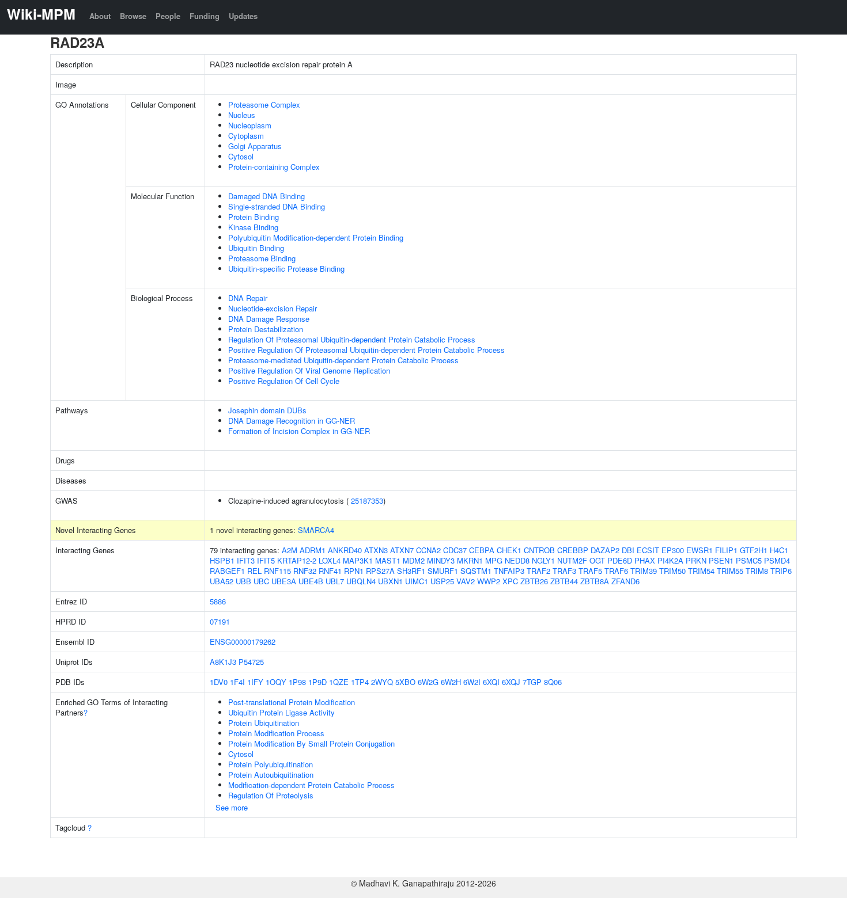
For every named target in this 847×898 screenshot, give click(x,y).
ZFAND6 (625, 581)
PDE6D (619, 560)
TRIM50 (672, 570)
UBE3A (283, 581)
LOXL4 (330, 560)
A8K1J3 (223, 661)
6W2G (428, 681)
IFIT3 (246, 560)
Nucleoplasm (249, 125)
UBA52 (221, 581)
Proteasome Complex (264, 104)
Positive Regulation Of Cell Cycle (283, 380)
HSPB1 (222, 560)
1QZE (339, 681)
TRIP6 (781, 570)
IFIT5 (266, 560)
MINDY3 (441, 560)
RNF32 (304, 570)
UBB (243, 581)
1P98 (297, 681)
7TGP (532, 681)
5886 (218, 601)
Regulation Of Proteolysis (270, 795)
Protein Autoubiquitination (270, 774)
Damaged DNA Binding (266, 196)
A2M (289, 550)
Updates (243, 15)
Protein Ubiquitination (263, 722)
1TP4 (360, 681)
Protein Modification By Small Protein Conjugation (311, 743)
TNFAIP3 (509, 570)
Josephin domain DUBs (267, 410)
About (100, 15)
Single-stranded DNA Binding (276, 206)
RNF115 (277, 570)
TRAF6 (616, 570)
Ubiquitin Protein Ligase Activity (281, 712)
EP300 (672, 550)
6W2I (472, 681)
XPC (510, 581)
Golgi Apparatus (255, 145)
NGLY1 (543, 560)
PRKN (696, 560)
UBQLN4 (361, 581)
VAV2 (465, 581)
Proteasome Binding (262, 258)
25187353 (367, 500)
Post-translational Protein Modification (291, 702)
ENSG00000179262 (242, 641)
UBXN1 (390, 581)
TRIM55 (730, 570)
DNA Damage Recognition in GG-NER (291, 420)
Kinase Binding (253, 227)
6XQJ (511, 681)
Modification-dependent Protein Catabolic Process (311, 784)
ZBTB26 (534, 581)
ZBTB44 (564, 581)
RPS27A (380, 570)
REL (254, 570)
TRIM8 (757, 570)
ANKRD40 (345, 550)
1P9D (317, 681)
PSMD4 (777, 560)
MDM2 (414, 560)
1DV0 (219, 681)
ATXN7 (402, 550)
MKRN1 (470, 560)
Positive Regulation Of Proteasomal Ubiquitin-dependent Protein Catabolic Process (366, 349)
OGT (597, 560)
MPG (493, 560)
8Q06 (553, 681)
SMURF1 (443, 570)
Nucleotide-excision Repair (272, 308)
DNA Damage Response (268, 318)
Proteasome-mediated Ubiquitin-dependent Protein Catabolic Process (343, 360)
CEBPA (481, 550)
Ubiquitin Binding (256, 247)
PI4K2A (670, 560)
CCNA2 (428, 550)
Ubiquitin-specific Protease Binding (286, 268)
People (168, 15)
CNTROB (539, 550)
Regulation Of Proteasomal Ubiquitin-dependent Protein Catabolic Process (351, 339)
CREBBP (572, 550)
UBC (261, 581)
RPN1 (354, 570)
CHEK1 (509, 550)
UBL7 (335, 581)
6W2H (451, 681)
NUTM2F (572, 560)
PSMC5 (749, 560)
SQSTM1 (475, 570)
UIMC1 (416, 581)
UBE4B (310, 581)
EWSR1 (699, 550)
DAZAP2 (605, 550)
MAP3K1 (358, 560)
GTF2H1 (753, 550)
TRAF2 (538, 570)
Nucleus (241, 114)
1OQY (276, 681)
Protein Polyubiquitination (270, 764)
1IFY (255, 681)
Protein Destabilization (265, 329)
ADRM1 (313, 550)
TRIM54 (701, 570)
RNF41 (330, 570)
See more (231, 807)
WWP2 (488, 581)
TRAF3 (564, 570)
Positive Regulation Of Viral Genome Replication (309, 370)
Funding (205, 15)
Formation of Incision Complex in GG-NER (299, 430)
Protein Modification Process (276, 733)
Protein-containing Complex (274, 166)
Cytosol (241, 156)
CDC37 (455, 550)
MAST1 (387, 560)
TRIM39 (643, 570)
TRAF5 (590, 570)
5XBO (405, 681)
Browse (133, 15)
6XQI (491, 681)
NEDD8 (517, 560)
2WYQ (382, 681)
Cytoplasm (246, 135)
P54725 (251, 661)
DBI (628, 550)
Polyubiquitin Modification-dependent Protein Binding (315, 237)
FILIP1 (726, 550)
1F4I (237, 681)
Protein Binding (253, 216)
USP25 (442, 581)
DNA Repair (247, 297)
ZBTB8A (594, 581)
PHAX (644, 560)
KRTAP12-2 (296, 560)
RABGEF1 (227, 570)
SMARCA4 (316, 529)
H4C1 (779, 550)
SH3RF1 (411, 570)
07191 (220, 621)
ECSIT (648, 550)
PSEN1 (721, 560)
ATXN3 (376, 550)
